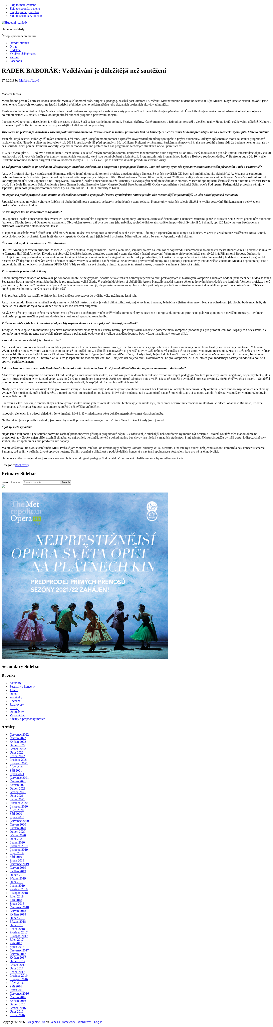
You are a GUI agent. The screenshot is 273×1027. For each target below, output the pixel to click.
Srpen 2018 (17, 903)
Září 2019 (16, 856)
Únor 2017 (16, 968)
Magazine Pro (36, 1022)
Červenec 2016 (19, 993)
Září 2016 (16, 986)
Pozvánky (16, 697)
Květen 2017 (18, 957)
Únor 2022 (16, 752)
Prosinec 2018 (19, 889)
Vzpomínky (17, 715)
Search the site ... (12, 482)
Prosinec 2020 (19, 803)
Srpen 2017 (17, 946)
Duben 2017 (17, 961)
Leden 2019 (17, 885)
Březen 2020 (18, 835)
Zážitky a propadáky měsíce (27, 719)
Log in (98, 1022)
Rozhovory (22, 465)
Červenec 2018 (19, 907)
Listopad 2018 (19, 892)
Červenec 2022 (19, 734)
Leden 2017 (17, 972)
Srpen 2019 (17, 860)
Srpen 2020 (17, 817)
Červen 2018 (18, 910)
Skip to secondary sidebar (26, 15)
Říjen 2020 (17, 810)
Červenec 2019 (19, 864)
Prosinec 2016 (19, 975)
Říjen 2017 (17, 939)
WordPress (84, 1022)
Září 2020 (16, 813)
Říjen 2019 (17, 853)
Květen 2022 (18, 741)
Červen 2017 (18, 954)
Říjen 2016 (17, 982)
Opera (13, 693)
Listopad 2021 (19, 763)
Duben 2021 (17, 788)
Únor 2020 (16, 839)
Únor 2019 (16, 882)
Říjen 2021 (17, 767)
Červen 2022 (18, 738)
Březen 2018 (18, 921)
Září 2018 (16, 900)
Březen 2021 (18, 792)
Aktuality (15, 683)
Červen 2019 (18, 867)
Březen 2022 (18, 749)
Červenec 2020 (19, 821)
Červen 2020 (18, 824)
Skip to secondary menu (25, 8)
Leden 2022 (17, 756)
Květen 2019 (18, 871)
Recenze (15, 701)
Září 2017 (16, 943)
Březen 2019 (18, 878)
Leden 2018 (17, 928)
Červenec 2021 (19, 777)
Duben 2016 (17, 1004)
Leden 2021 (17, 799)
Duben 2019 (17, 874)
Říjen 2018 (17, 896)
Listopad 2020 (19, 806)
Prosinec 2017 (19, 932)
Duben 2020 (17, 831)
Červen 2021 (18, 781)
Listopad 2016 (19, 979)
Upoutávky (17, 711)
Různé (14, 708)
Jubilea (14, 690)
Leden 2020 (17, 842)
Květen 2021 (18, 785)
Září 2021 (16, 770)
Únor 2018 (16, 925)
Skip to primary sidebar (24, 12)
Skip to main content (23, 5)
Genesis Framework (62, 1022)
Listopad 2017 (19, 936)
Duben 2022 (17, 745)
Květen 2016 (18, 1000)
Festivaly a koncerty (22, 686)
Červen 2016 (18, 997)
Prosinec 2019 (19, 846)
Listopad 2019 (19, 849)
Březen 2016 (18, 1008)
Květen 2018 (18, 914)
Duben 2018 (17, 918)
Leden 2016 (17, 1015)
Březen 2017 (18, 964)
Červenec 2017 (19, 950)
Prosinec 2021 (19, 759)
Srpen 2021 (17, 774)
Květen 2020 (18, 828)
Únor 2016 (16, 1011)
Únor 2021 (16, 795)
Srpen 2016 (17, 990)
